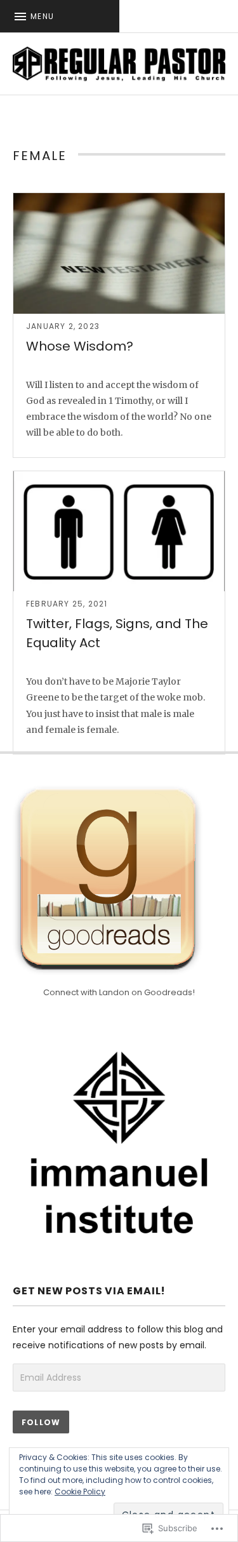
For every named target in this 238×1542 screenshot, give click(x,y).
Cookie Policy (80, 1491)
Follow (41, 1422)
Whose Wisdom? (79, 346)
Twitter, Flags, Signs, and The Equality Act (117, 633)
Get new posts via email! (89, 1291)
